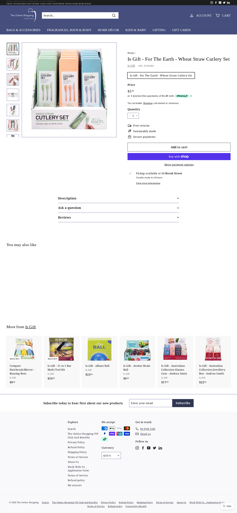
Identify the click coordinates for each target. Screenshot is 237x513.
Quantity (134, 109)
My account (75, 485)
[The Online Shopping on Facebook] (143, 447)
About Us (73, 461)
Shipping (148, 103)
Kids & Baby (135, 30)
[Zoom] (69, 90)
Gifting (159, 30)
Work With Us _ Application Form (78, 468)
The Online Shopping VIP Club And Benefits (83, 435)
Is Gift (131, 65)
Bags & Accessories (23, 30)
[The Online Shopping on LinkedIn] (160, 447)
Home (131, 52)
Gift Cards (181, 30)
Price (131, 85)
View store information (148, 183)
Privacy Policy (76, 442)
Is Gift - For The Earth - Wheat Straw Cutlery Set (161, 75)
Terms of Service (78, 457)
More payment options (179, 164)
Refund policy (76, 480)
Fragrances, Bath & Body (69, 30)
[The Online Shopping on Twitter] (154, 447)
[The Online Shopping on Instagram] (137, 447)
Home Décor (108, 30)
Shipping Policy (77, 452)
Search (72, 428)
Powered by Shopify (136, 506)
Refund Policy (76, 447)
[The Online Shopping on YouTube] (148, 447)
